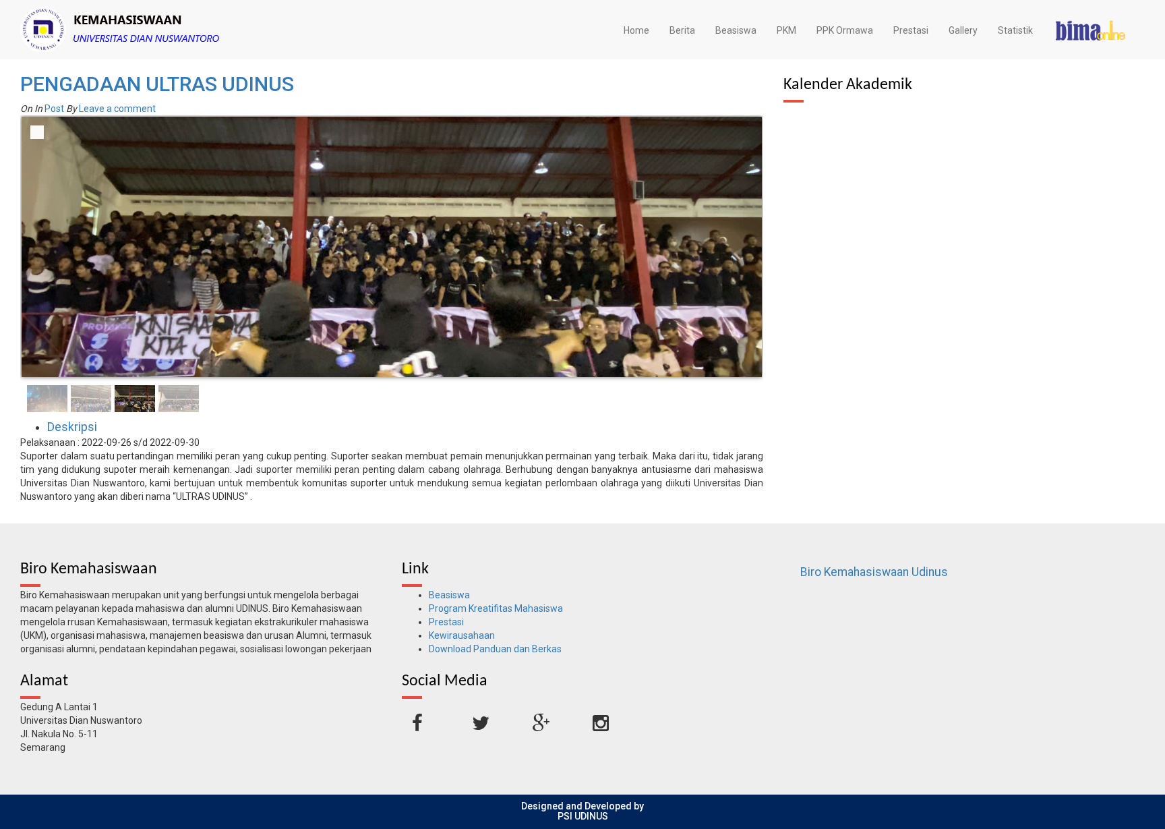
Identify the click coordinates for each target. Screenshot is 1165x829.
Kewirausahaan (462, 635)
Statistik (1015, 30)
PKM (786, 30)
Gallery (963, 30)
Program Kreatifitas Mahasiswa (496, 608)
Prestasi (910, 30)
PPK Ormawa (844, 30)
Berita (682, 30)
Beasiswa (735, 30)
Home (636, 30)
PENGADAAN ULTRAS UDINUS (157, 84)
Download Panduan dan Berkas (495, 649)
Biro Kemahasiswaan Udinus (874, 572)
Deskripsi (72, 427)
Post (54, 108)
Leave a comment (117, 108)
